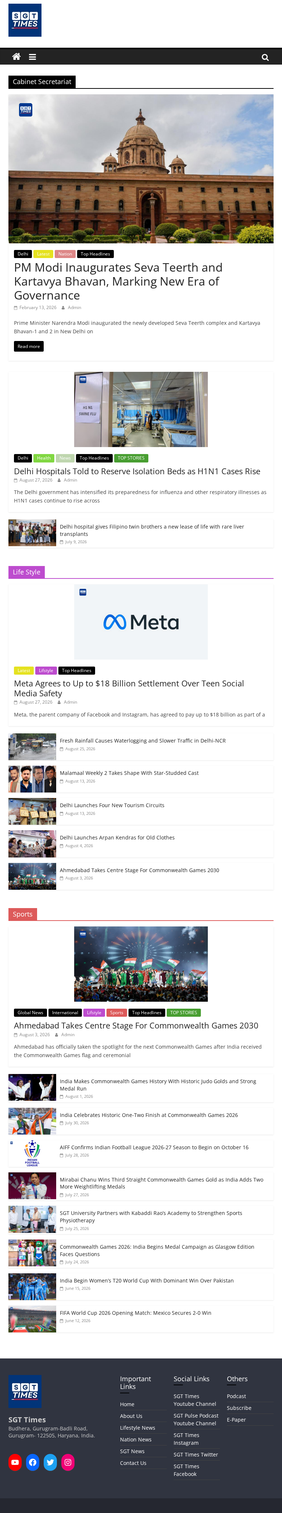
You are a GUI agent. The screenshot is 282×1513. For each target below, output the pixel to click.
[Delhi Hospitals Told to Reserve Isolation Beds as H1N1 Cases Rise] (141, 375)
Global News (30, 1012)
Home (127, 1404)
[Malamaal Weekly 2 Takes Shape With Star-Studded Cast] (32, 769)
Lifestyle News (137, 1427)
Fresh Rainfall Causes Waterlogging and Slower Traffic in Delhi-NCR (143, 740)
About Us (131, 1415)
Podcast (236, 1396)
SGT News (132, 1451)
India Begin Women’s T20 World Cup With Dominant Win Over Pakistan (147, 1280)
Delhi (23, 254)
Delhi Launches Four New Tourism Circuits (112, 805)
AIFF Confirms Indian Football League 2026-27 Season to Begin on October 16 (154, 1147)
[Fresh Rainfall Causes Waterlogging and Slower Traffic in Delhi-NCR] (32, 737)
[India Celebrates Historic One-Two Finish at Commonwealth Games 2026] (32, 1111)
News (65, 458)
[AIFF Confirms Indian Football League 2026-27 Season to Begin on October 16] (32, 1143)
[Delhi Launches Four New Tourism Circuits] (32, 801)
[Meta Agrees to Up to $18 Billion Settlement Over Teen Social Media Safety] (141, 588)
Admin (74, 307)
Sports (116, 1012)
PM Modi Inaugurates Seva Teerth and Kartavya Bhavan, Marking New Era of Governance (118, 281)
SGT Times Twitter (196, 1454)
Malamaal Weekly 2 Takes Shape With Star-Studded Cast (129, 772)
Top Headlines (95, 254)
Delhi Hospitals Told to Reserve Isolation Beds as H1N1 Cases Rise (137, 470)
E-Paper (236, 1419)
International (65, 1012)
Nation (65, 254)
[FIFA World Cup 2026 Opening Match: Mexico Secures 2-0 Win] (32, 1309)
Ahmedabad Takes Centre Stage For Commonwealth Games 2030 (139, 870)
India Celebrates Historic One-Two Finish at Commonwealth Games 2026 (149, 1114)
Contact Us (133, 1462)
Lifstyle (46, 670)
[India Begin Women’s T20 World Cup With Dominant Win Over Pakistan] (32, 1277)
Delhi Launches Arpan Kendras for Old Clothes (117, 837)
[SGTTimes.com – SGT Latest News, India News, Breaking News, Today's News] (16, 57)
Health (44, 458)
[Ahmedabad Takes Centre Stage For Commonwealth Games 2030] (32, 866)
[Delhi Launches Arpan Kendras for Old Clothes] (32, 834)
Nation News (136, 1439)
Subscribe (239, 1407)
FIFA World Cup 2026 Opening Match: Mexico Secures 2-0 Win (136, 1312)
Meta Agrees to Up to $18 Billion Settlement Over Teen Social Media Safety (129, 688)
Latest (43, 254)
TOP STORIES (131, 458)
